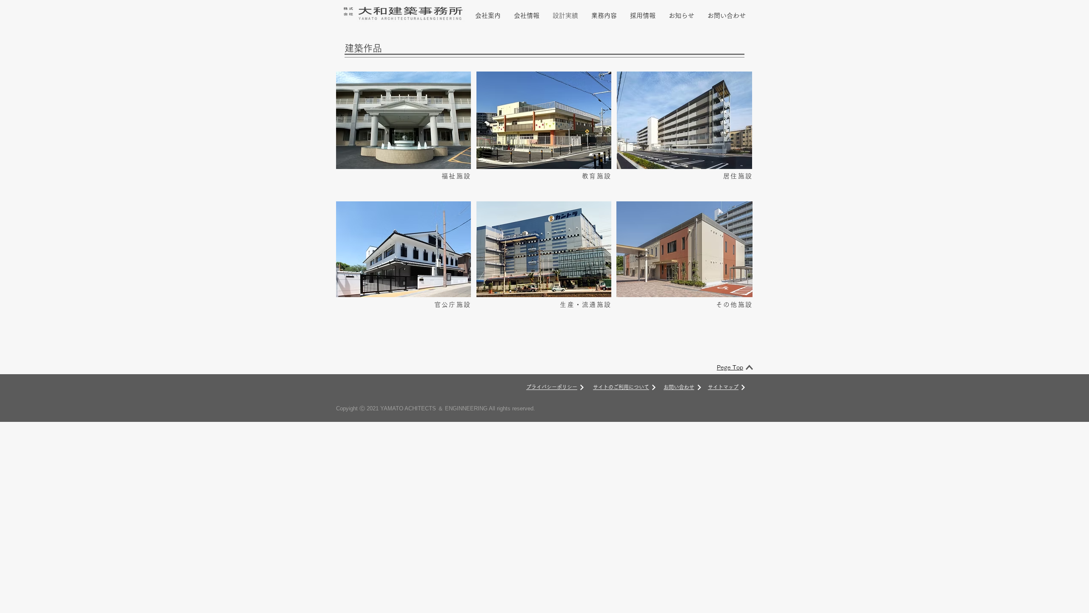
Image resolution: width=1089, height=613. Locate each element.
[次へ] (581, 387)
